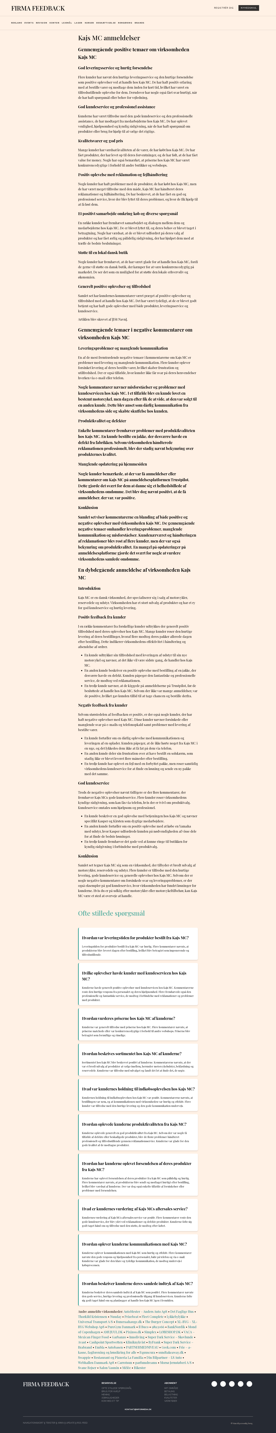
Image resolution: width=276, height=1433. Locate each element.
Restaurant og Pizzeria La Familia (118, 1357)
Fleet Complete (153, 1316)
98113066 (158, 1327)
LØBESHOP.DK (170, 1332)
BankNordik (176, 1327)
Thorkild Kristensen (92, 1316)
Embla (99, 1347)
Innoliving (137, 1337)
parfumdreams (146, 1362)
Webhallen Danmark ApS (96, 1362)
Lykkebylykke (176, 1316)
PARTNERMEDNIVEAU (142, 1347)
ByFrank (155, 1342)
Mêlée (126, 1367)
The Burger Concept (159, 1321)
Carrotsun (124, 1362)
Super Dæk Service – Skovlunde (170, 1337)
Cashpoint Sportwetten (106, 1342)
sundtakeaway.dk (171, 1352)
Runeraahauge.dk (129, 1321)
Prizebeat (131, 1316)
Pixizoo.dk (133, 1332)
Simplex (150, 1332)
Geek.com (169, 1347)
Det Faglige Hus (182, 1311)
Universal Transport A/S (95, 1321)
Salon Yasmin (109, 1367)
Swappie (84, 1357)
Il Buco (144, 1327)
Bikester (140, 1367)
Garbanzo (119, 1337)
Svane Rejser (87, 1367)
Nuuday (115, 1316)
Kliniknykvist (135, 1342)
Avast (82, 1342)
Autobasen (115, 1347)
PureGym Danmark (121, 1327)
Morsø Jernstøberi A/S (176, 1362)
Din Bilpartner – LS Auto (164, 1357)
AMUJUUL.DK (113, 1332)
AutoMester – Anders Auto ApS (145, 1311)
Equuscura (147, 1352)
